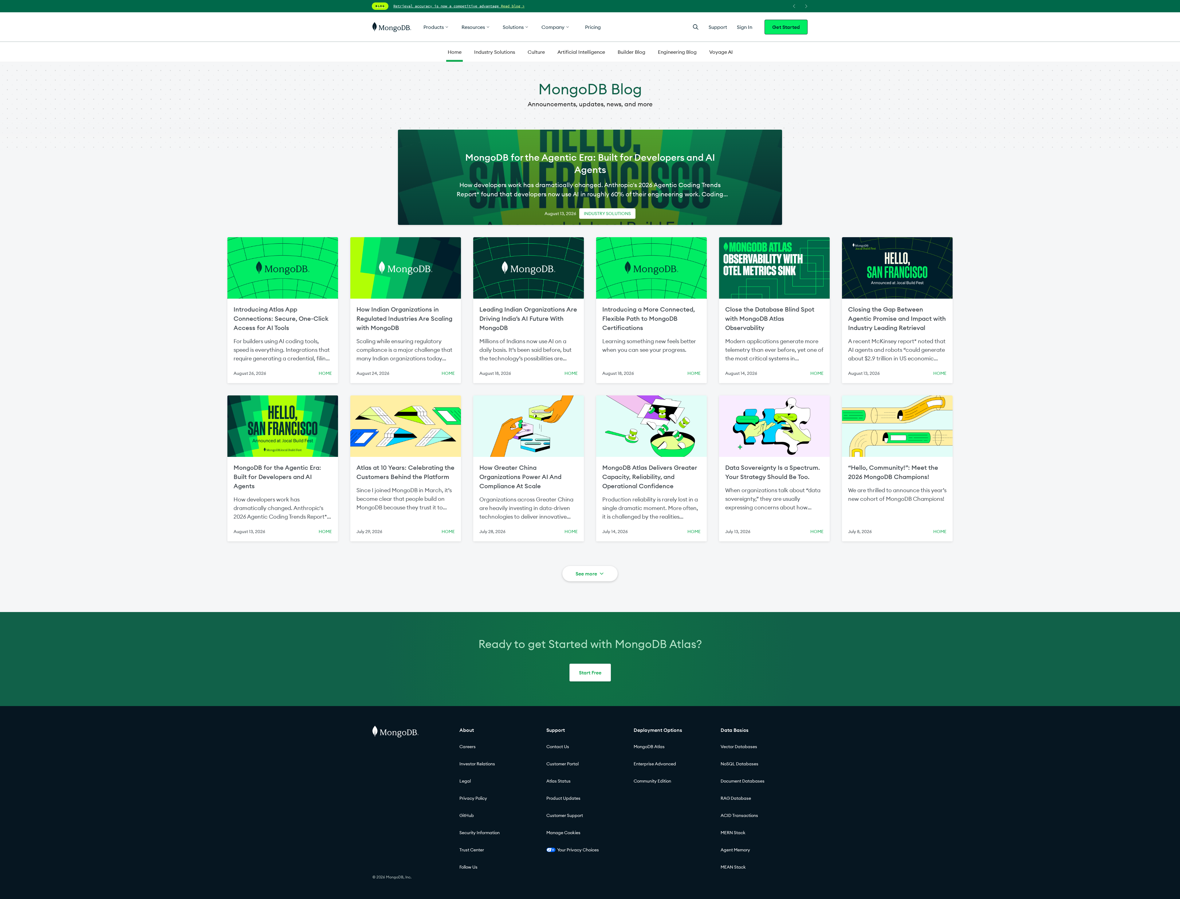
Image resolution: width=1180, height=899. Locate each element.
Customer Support (564, 815)
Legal (465, 781)
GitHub (466, 815)
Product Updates (563, 798)
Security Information (479, 832)
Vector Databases (739, 746)
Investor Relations (477, 764)
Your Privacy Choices (578, 850)
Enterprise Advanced (655, 764)
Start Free (590, 672)
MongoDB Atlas (649, 746)
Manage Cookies (563, 832)
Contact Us (557, 746)
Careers (467, 746)
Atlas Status (558, 781)
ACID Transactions (739, 815)
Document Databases (743, 781)
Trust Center (471, 850)
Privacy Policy (473, 798)
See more (586, 574)
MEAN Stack (733, 867)
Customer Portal (562, 764)
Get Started (786, 27)
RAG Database (736, 798)
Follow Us (468, 867)
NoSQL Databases (739, 764)
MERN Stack (733, 832)
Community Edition (652, 781)
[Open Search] (696, 26)
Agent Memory (735, 850)
